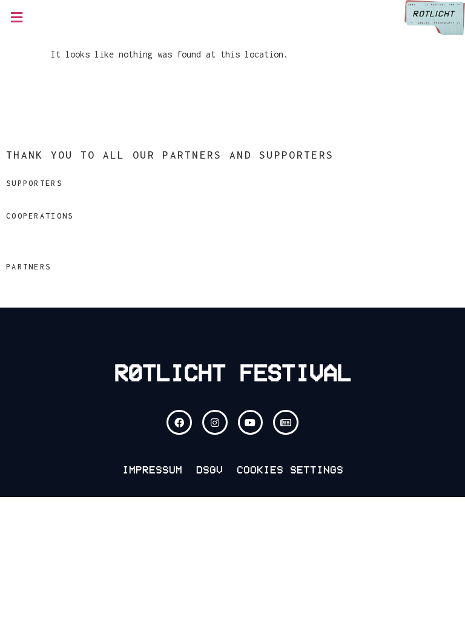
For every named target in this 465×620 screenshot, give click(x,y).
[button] (16, 17)
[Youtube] (250, 422)
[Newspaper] (285, 422)
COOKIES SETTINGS (290, 469)
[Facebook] (179, 422)
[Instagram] (215, 422)
